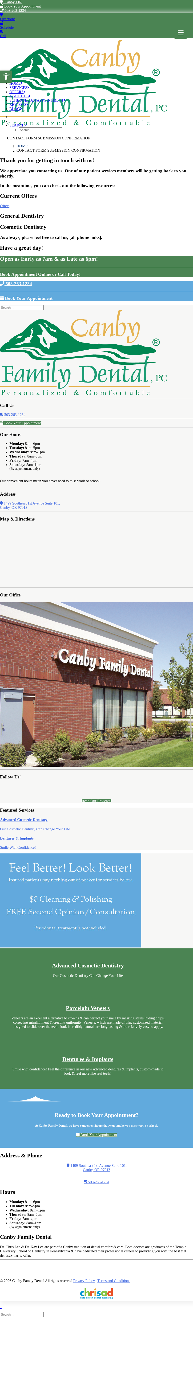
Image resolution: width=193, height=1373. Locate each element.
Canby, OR (12, 2)
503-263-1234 (15, 10)
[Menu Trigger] (180, 32)
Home (15, 83)
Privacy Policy (84, 1281)
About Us (19, 96)
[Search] (22, 307)
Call (3, 36)
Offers (16, 92)
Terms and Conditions (113, 1281)
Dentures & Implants (17, 838)
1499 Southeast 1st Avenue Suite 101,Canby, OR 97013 (98, 1168)
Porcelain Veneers (88, 1008)
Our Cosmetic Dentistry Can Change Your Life (35, 829)
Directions (7, 19)
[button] (6, 77)
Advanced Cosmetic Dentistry (24, 820)
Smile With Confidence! (18, 847)
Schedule (7, 27)
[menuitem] (101, 127)
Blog (14, 109)
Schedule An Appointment (36, 100)
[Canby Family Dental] (96, 57)
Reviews (17, 105)
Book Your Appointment (22, 6)
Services (18, 88)
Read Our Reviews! (96, 801)
